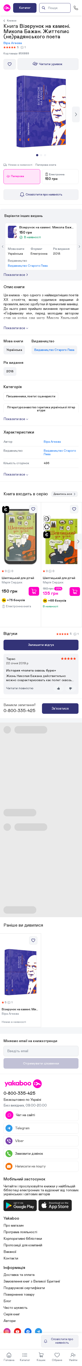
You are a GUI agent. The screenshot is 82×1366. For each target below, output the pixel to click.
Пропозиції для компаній (22, 1245)
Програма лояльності (20, 1232)
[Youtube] (17, 1331)
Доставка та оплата (19, 1275)
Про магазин (13, 1225)
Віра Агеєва (12, 43)
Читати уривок (50, 64)
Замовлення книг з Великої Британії (31, 1281)
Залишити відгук (41, 645)
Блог (7, 1301)
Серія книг (11, 1314)
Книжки (11, 20)
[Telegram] (38, 1331)
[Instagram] (6, 1331)
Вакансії (9, 1252)
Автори (9, 1321)
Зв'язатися (60, 708)
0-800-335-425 (19, 711)
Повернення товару (19, 1294)
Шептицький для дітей (18, 578)
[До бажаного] (9, 64)
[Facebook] (27, 1331)
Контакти (10, 1258)
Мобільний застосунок (24, 1179)
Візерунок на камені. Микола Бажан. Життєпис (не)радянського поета (20, 1009)
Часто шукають (15, 1307)
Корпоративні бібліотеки (22, 1238)
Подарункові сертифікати (24, 1288)
